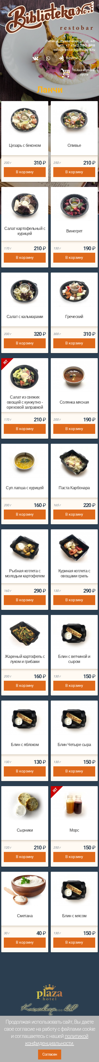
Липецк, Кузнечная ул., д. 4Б (70, 41)
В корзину (25, 172)
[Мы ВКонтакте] (34, 58)
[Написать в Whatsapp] (48, 58)
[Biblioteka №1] (49, 17)
